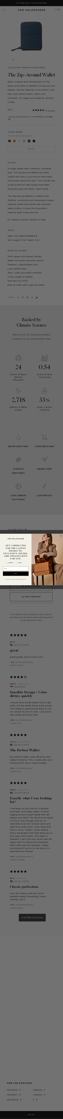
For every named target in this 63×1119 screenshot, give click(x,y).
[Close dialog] (60, 535)
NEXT (15, 573)
